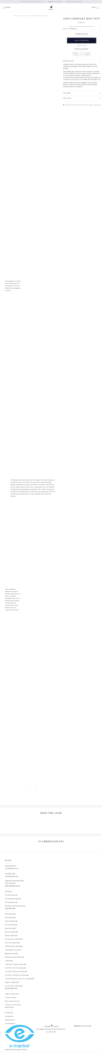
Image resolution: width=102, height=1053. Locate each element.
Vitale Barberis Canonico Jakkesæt (19, 979)
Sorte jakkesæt (11, 925)
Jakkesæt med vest (24, 15)
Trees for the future (13, 1005)
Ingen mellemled (12, 994)
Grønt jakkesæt (11, 921)
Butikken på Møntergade (15, 906)
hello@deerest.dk (11, 876)
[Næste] (35, 788)
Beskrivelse (68, 61)
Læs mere (97, 105)
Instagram (9, 1016)
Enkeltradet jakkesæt (14, 946)
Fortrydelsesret (11, 902)
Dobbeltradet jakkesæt (14, 957)
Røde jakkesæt (11, 935)
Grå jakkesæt (10, 917)
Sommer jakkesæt (12, 943)
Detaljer (67, 98)
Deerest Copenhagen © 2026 (15, 1050)
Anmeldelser (10, 1023)
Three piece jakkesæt (14, 939)
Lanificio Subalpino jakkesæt (17, 975)
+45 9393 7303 (10, 874)
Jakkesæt (9, 961)
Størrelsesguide (81, 34)
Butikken (8, 891)
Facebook (9, 1013)
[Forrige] (30, 788)
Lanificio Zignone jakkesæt (16, 971)
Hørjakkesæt (10, 928)
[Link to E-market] (19, 1047)
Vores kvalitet (10, 997)
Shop (15, 15)
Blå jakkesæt (10, 914)
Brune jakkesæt (11, 932)
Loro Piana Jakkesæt (14, 986)
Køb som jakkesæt (82, 49)
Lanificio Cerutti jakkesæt (15, 968)
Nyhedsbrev (10, 1020)
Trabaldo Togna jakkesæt (15, 964)
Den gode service (12, 1001)
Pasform (67, 93)
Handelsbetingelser (13, 899)
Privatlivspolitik (11, 895)
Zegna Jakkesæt (12, 982)
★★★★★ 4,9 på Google (82, 1026)
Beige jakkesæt (11, 953)
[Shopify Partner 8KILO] (27, 1050)
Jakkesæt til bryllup (13, 950)
